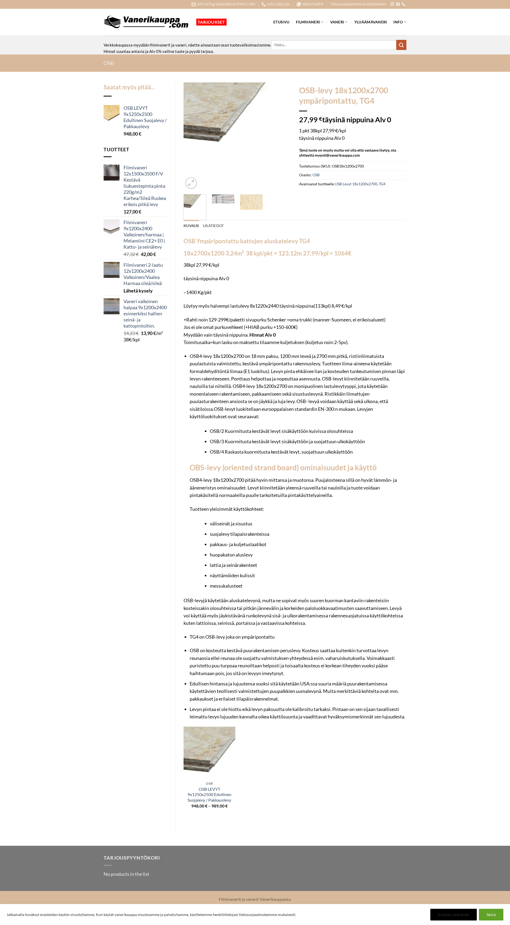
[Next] (282, 136)
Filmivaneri (308, 22)
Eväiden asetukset (453, 914)
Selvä (491, 914)
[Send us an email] (398, 4)
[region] (255, 914)
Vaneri (337, 22)
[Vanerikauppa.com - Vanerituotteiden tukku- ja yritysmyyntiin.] (146, 22)
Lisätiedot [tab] (213, 225)
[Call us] (403, 4)
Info (398, 22)
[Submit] (401, 45)
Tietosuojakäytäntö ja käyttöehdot (358, 4)
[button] (191, 183)
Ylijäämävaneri (370, 22)
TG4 (382, 184)
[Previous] (192, 136)
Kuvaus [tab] (191, 225)
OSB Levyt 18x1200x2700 (356, 184)
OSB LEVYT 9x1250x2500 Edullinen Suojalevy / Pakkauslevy (209, 794)
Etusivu (281, 22)
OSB (109, 63)
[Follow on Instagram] (392, 4)
